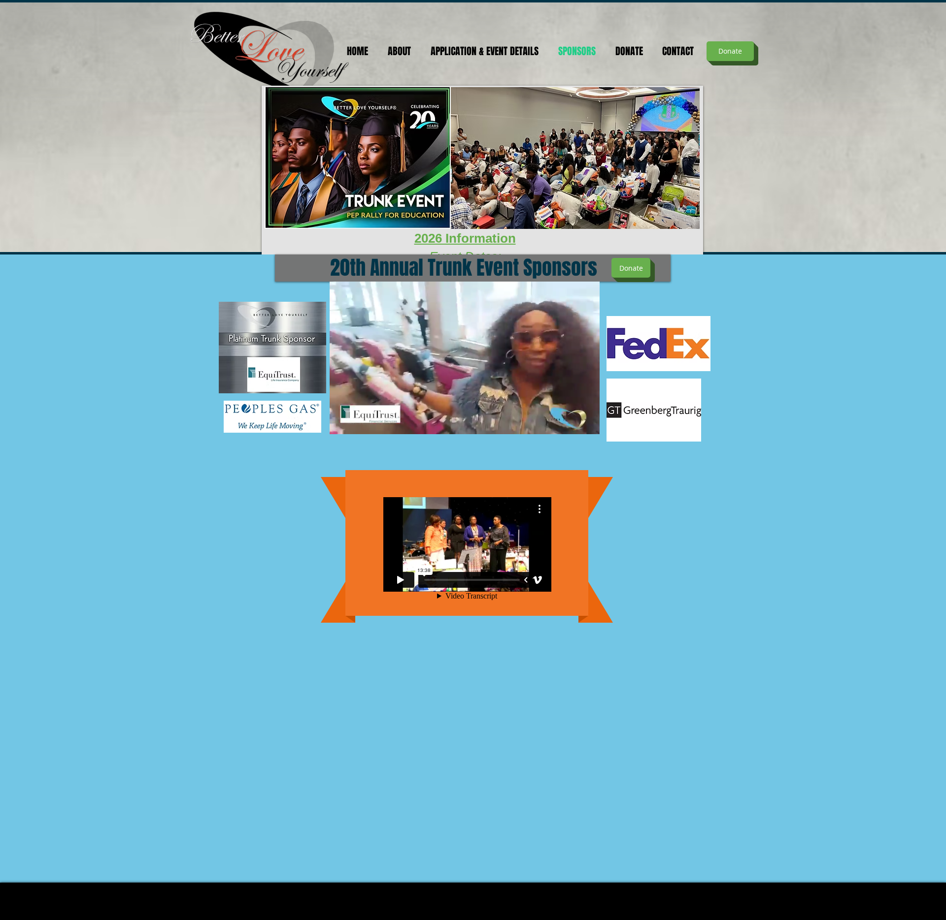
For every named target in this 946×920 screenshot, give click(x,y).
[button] (587, 423)
